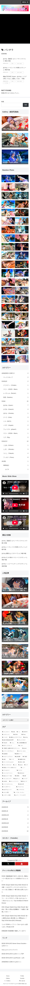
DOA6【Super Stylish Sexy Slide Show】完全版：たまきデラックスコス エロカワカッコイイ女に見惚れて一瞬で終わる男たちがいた (15, 888)
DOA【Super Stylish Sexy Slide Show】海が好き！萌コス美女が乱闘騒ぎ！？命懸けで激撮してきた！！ (15, 909)
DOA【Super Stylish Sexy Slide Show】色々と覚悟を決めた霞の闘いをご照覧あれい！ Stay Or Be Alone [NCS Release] (15, 918)
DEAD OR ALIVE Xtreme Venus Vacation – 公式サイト (14, 945)
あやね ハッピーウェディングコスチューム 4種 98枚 (14, 565)
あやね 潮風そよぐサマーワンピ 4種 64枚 (14, 553)
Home (7, 976)
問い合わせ (22, 980)
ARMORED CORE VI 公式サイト (11, 962)
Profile (22, 976)
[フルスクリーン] (26, 493)
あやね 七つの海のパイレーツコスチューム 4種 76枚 (14, 559)
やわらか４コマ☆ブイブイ (10, 949)
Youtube (22, 978)
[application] (15, 487)
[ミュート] (24, 493)
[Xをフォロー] (8, 863)
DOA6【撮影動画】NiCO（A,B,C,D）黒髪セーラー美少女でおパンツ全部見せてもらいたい (15, 878)
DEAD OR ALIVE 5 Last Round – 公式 (13, 958)
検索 (2, 101)
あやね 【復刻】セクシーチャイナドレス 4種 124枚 (14, 542)
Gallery (8, 978)
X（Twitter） (8, 980)
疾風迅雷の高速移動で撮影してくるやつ (14, 931)
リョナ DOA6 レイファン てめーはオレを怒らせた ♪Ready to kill (15, 926)
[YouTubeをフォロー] (21, 863)
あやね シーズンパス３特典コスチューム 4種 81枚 (14, 548)
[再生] (3, 493)
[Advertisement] (15, 29)
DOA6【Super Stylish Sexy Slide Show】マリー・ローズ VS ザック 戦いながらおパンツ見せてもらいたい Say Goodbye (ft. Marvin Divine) (15, 899)
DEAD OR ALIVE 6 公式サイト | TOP (13, 954)
